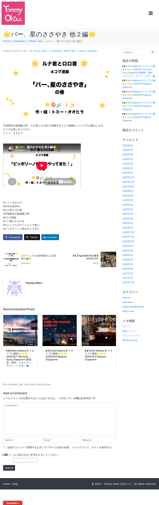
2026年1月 (127, 172)
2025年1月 (127, 227)
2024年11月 (128, 236)
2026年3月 (127, 168)
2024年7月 (127, 255)
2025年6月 (127, 204)
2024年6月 (127, 259)
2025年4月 (127, 213)
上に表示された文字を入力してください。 (36, 454)
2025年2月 (127, 223)
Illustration (57, 50)
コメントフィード (131, 335)
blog (15, 483)
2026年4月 (127, 163)
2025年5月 (127, 209)
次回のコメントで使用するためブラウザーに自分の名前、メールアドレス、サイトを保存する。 (60, 447)
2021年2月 (127, 278)
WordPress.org (129, 340)
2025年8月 (127, 195)
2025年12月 (128, 177)
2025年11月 (128, 182)
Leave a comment (88, 50)
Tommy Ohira (39, 50)
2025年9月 (127, 191)
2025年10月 (128, 186)
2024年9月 (127, 245)
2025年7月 (127, 200)
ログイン (126, 326)
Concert (126, 297)
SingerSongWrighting (133, 306)
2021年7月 (127, 273)
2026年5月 (127, 159)
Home (6, 483)
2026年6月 (127, 154)
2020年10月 (128, 282)
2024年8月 (127, 250)
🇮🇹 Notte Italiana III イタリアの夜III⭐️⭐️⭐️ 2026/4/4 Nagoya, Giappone (138, 83)
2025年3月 (127, 218)
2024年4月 (127, 268)
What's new (69, 50)
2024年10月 (128, 241)
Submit (9, 467)
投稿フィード (128, 331)
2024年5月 (127, 264)
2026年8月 (127, 145)
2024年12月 (128, 232)
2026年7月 (127, 150)
